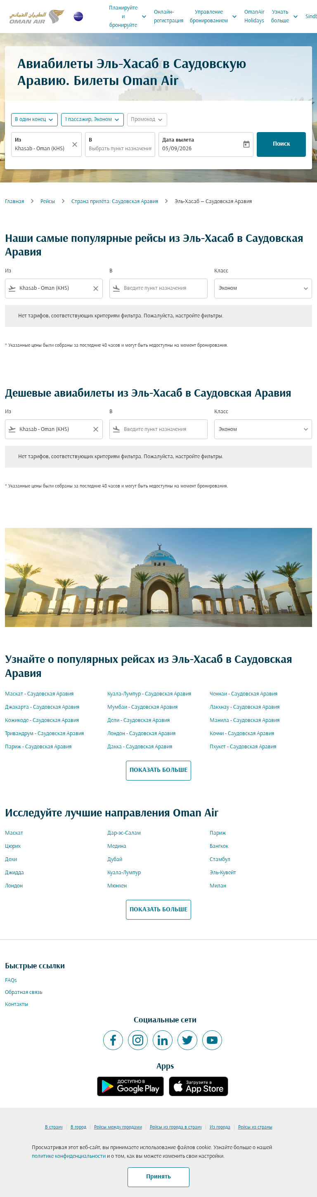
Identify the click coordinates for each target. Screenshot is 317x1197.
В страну (54, 1127)
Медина (116, 846)
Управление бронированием (214, 16)
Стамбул (220, 859)
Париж (218, 833)
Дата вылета (178, 140)
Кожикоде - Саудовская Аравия (42, 720)
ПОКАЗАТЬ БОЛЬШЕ (158, 770)
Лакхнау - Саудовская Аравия (244, 707)
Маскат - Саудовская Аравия (39, 694)
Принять (158, 1176)
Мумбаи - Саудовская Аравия (142, 707)
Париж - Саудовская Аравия (38, 747)
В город (78, 1127)
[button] (92, 119)
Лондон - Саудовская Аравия (141, 734)
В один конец (30, 119)
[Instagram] (138, 1040)
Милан (218, 886)
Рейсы (47, 202)
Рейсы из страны (255, 1127)
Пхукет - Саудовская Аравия (243, 747)
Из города (220, 1127)
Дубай (114, 859)
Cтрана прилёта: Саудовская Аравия (114, 202)
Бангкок (219, 846)
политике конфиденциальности (69, 1156)
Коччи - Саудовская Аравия (242, 734)
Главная (14, 202)
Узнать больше (285, 16)
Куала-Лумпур (124, 873)
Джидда (14, 873)
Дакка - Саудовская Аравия (139, 747)
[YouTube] (212, 1040)
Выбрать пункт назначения (120, 149)
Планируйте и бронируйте (128, 16)
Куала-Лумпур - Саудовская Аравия (149, 694)
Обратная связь (23, 992)
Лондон (14, 886)
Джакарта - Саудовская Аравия (42, 707)
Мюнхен (117, 886)
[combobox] (53, 288)
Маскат (14, 833)
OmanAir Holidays (254, 16)
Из (18, 140)
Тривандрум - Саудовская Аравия (44, 734)
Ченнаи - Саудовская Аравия (243, 694)
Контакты (16, 1004)
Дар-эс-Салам (124, 833)
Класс (221, 271)
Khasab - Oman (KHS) (39, 149)
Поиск (281, 144)
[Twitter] (187, 1040)
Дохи (11, 859)
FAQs (11, 980)
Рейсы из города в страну (176, 1127)
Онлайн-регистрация (168, 16)
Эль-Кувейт (223, 873)
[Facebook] (113, 1040)
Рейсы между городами (118, 1127)
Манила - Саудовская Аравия (244, 720)
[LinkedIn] (163, 1040)
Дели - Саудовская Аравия (138, 720)
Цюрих (13, 846)
